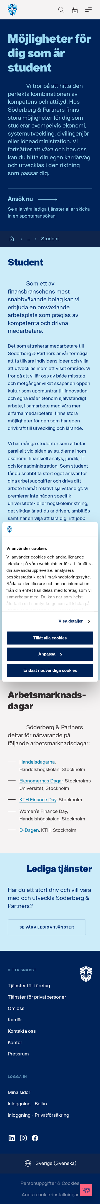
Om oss (16, 1008)
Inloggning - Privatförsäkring (38, 1115)
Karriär (15, 1019)
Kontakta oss (22, 1031)
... (28, 238)
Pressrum (18, 1054)
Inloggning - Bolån (27, 1103)
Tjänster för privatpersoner (37, 997)
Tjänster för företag (29, 985)
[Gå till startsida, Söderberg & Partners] (12, 10)
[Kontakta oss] (86, 1190)
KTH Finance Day (37, 799)
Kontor (15, 1042)
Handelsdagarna (37, 762)
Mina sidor (19, 1092)
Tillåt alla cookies (50, 638)
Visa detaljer (71, 621)
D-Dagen (29, 830)
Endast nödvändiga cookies (50, 670)
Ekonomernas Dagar (40, 781)
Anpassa (46, 654)
